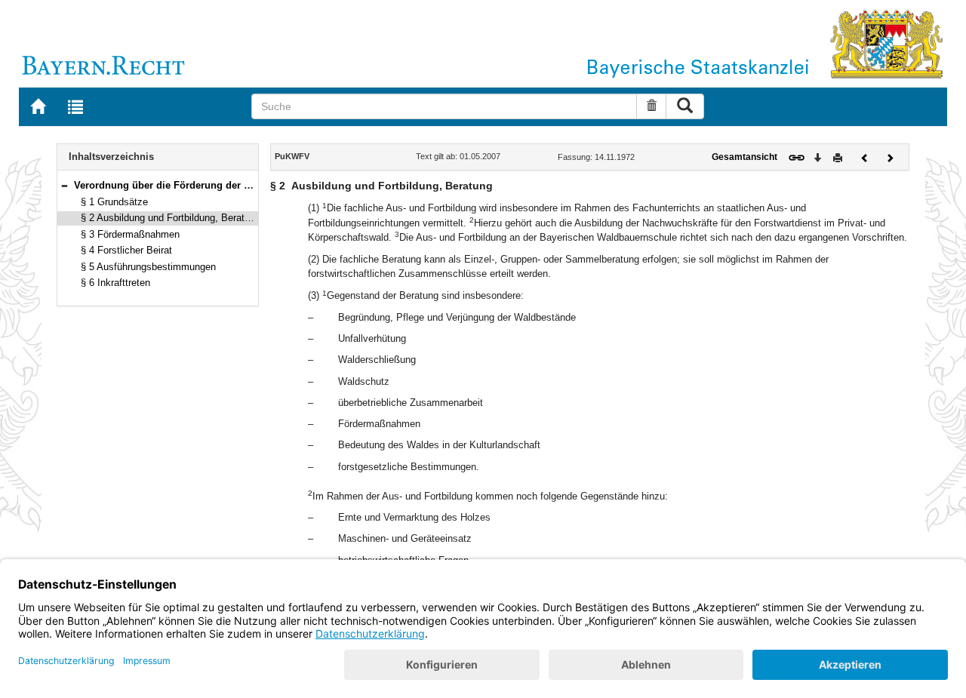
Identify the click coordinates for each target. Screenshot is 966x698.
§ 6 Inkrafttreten (115, 282)
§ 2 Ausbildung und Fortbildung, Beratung (170, 217)
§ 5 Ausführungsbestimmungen (148, 266)
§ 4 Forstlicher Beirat (126, 250)
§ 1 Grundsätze (114, 202)
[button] (64, 185)
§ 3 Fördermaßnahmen (130, 234)
